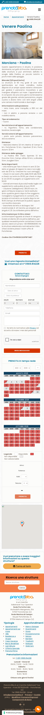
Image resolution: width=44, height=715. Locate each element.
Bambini (19, 300)
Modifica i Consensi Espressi (25, 697)
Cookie (37, 695)
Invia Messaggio (22, 350)
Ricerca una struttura (22, 577)
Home (6, 17)
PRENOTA (23, 253)
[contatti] (38, 709)
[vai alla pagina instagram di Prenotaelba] (23, 704)
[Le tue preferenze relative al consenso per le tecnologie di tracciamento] (13, 712)
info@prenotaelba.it (13, 695)
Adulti (6, 300)
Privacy (33, 328)
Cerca (22, 588)
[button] (5, 45)
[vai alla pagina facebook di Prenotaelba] (20, 704)
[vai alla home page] (14, 9)
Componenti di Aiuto (22, 699)
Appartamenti (18, 17)
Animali (31, 300)
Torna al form (23, 566)
